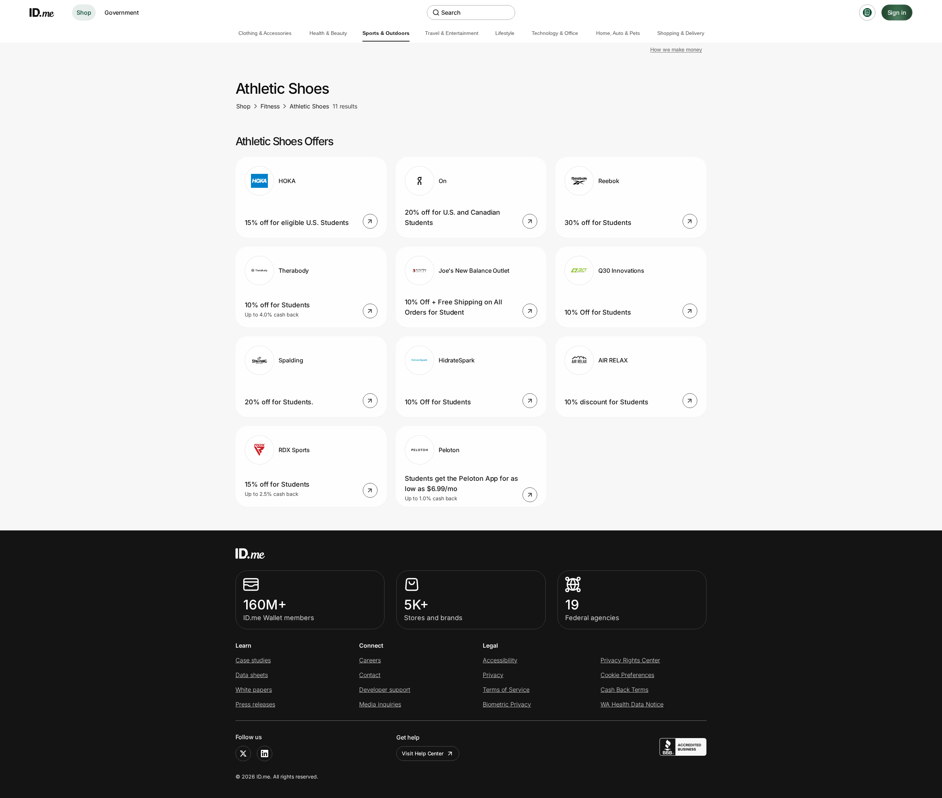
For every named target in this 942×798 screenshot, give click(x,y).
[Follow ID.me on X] (243, 753)
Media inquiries (380, 704)
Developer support (384, 689)
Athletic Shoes (309, 106)
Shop (84, 12)
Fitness (270, 106)
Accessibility (500, 660)
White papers (254, 689)
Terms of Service (506, 689)
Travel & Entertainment (451, 33)
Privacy (493, 675)
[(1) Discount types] (867, 12)
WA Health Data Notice (632, 704)
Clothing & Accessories (264, 33)
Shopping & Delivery (680, 33)
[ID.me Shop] (46, 12)
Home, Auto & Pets (618, 33)
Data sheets (252, 675)
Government (122, 12)
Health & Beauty (328, 33)
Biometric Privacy (507, 704)
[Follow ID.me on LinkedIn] (264, 753)
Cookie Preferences (627, 675)
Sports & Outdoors (386, 33)
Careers (370, 660)
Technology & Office (555, 33)
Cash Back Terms (624, 689)
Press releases (255, 704)
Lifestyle (504, 33)
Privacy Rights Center (630, 660)
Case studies (253, 660)
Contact (369, 675)
